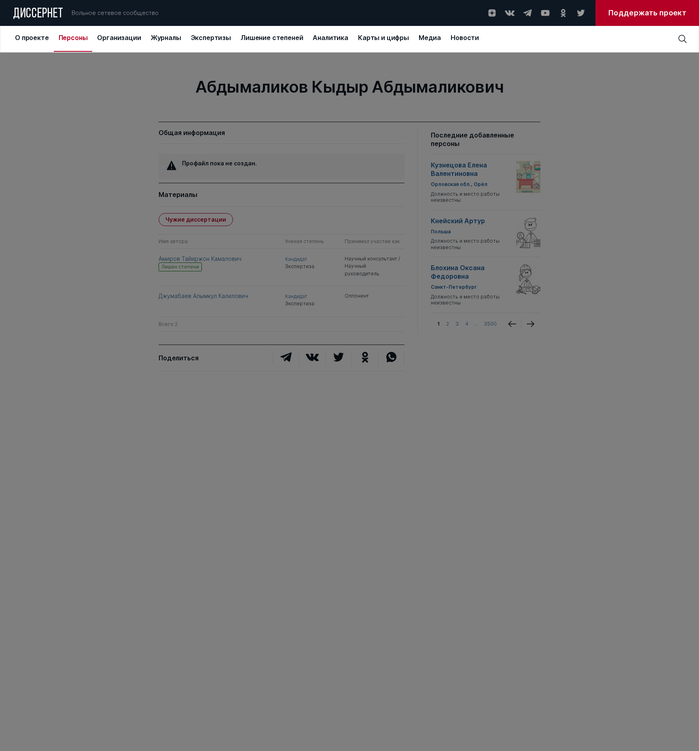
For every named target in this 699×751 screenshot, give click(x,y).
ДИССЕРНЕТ (38, 14)
